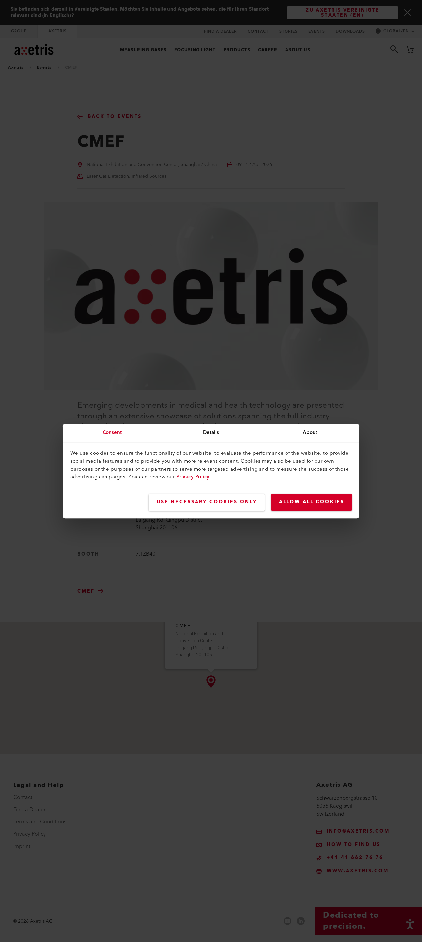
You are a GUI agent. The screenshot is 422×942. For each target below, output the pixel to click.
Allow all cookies (311, 502)
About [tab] (310, 432)
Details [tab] (211, 432)
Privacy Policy (193, 476)
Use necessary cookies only (207, 502)
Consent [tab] (112, 432)
